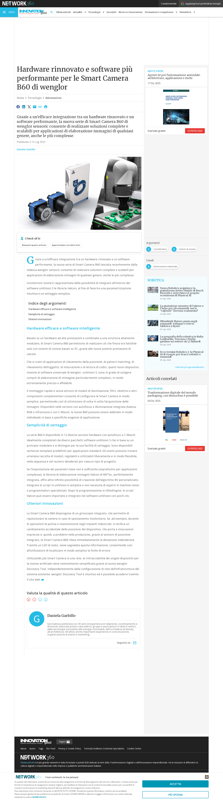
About (23, 748)
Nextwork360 (27, 762)
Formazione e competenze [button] (159, 12)
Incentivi (111, 12)
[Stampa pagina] (45, 106)
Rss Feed (50, 748)
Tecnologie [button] (94, 12)
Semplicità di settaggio (41, 314)
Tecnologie (35, 97)
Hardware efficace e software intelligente (52, 309)
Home (20, 97)
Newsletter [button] (185, 12)
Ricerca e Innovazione (130, 12)
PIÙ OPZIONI (175, 795)
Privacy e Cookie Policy (69, 748)
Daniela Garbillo (26, 149)
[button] (9, 12)
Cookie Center (134, 748)
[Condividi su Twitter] (29, 106)
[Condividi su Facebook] (18, 106)
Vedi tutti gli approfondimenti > (190, 367)
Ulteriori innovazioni (39, 319)
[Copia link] (40, 106)
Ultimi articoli (63, 12)
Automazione (53, 97)
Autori (32, 748)
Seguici (62, 741)
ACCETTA (175, 784)
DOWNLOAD (195, 130)
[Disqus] (79, 698)
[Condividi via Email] (34, 106)
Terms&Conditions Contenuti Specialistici (104, 748)
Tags (40, 748)
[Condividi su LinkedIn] (23, 106)
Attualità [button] (77, 12)
